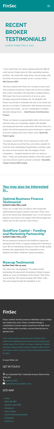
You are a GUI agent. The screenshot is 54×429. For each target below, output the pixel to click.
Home (7, 398)
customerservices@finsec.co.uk (18, 384)
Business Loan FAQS (13, 405)
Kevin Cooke (14, 45)
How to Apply (10, 411)
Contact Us (9, 421)
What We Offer (11, 402)
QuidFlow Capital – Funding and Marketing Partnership (24, 232)
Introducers (9, 408)
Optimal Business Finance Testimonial (23, 200)
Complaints (9, 418)
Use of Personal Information (16, 415)
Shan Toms (9, 265)
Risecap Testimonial (18, 262)
